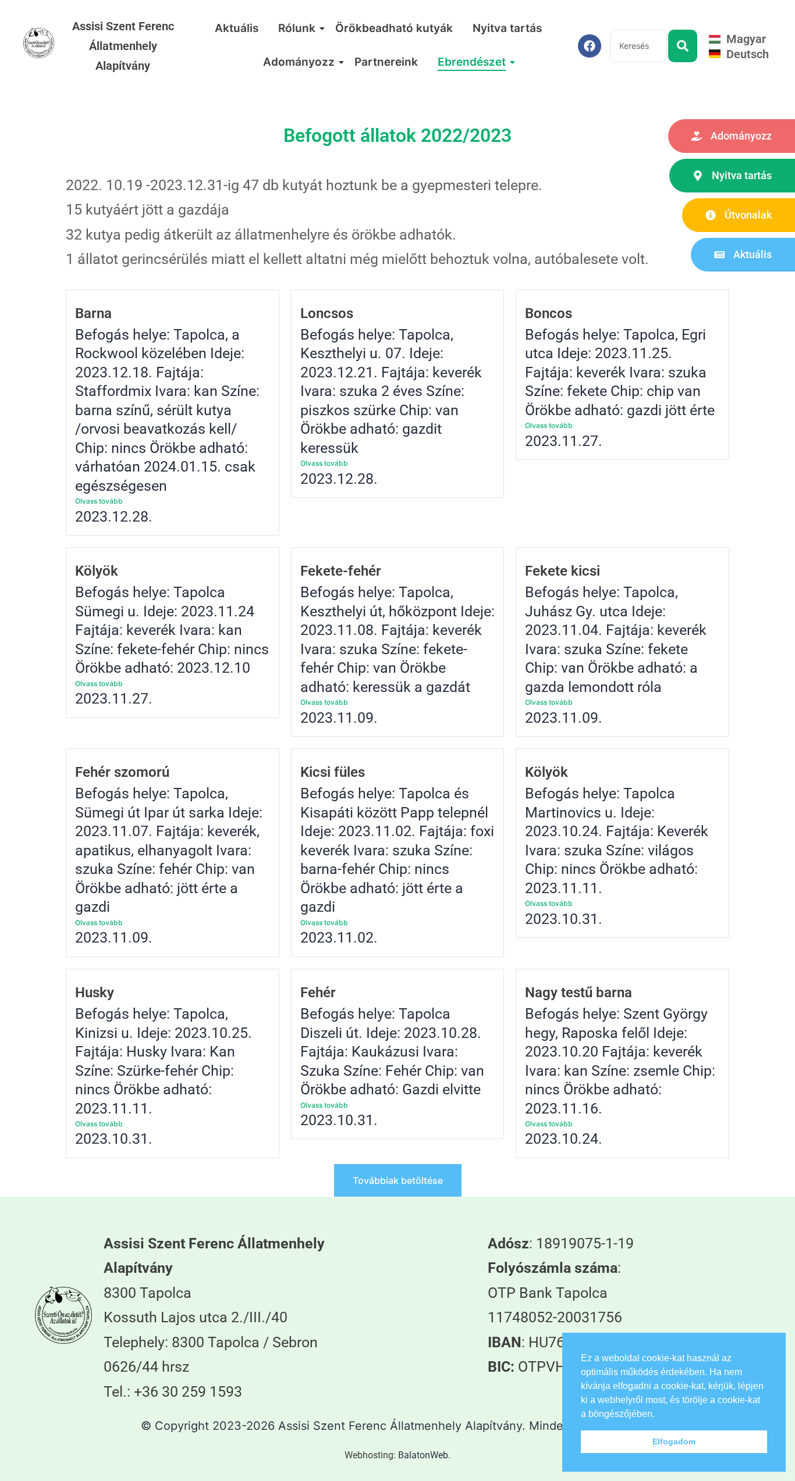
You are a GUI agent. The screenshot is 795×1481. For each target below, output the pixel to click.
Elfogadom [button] (673, 1441)
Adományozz (299, 62)
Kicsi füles (332, 772)
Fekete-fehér (340, 571)
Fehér (318, 992)
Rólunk (296, 28)
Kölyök (96, 571)
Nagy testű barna (578, 992)
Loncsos (326, 313)
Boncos (548, 313)
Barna (93, 313)
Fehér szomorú (122, 772)
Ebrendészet (472, 62)
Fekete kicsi (562, 571)
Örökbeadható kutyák (394, 28)
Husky (94, 992)
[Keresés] (682, 46)
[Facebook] (589, 46)
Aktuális (236, 28)
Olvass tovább (99, 501)
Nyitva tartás (507, 28)
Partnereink (386, 62)
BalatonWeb (423, 1455)
